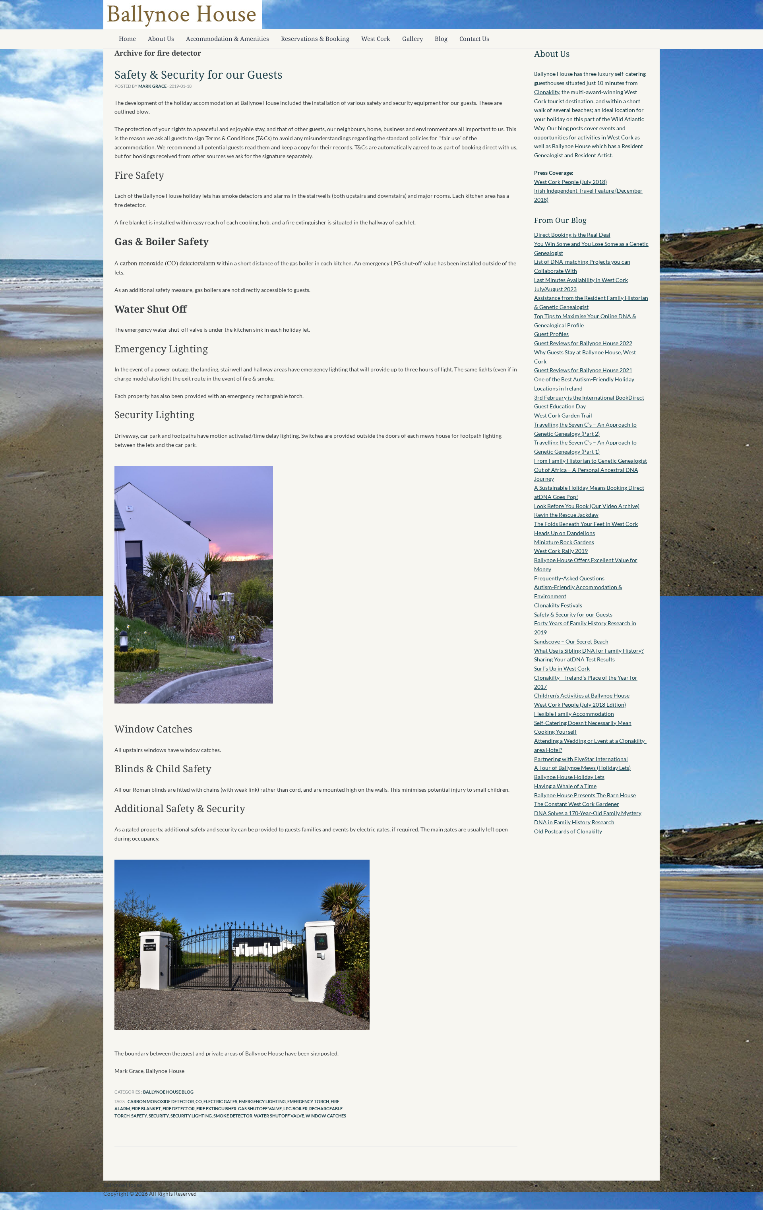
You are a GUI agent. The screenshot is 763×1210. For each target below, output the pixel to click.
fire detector (179, 1108)
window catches (326, 1115)
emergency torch (308, 1101)
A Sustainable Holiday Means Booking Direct (589, 487)
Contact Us (474, 39)
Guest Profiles (551, 334)
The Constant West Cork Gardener (576, 803)
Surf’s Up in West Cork (562, 668)
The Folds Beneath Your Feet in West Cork (586, 523)
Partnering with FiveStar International (581, 759)
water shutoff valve (279, 1115)
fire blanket (146, 1108)
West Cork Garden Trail (563, 415)
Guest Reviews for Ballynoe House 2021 (583, 370)
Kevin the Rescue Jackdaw (566, 514)
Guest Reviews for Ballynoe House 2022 (583, 343)
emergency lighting (262, 1101)
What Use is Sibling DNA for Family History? (589, 650)
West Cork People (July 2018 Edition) (580, 704)
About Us (161, 39)
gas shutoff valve (260, 1108)
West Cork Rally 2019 (561, 550)
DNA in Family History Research (574, 822)
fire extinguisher (216, 1108)
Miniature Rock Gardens (564, 542)
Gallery (412, 39)
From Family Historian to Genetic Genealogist (590, 460)
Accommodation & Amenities (227, 39)
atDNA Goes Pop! (556, 496)
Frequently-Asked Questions (569, 578)
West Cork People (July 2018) (570, 181)
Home (127, 39)
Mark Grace (152, 86)
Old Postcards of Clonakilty (568, 831)
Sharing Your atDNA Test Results (574, 659)
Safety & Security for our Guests (198, 74)
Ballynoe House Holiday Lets (569, 776)
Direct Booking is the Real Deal (572, 234)
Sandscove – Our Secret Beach (571, 641)
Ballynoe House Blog (168, 1091)
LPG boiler (295, 1108)
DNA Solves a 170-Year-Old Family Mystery (587, 813)
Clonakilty (546, 92)
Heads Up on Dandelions (564, 533)
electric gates (220, 1101)
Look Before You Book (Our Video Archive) (586, 506)
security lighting (191, 1115)
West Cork (375, 39)
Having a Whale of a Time (565, 786)
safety (139, 1115)
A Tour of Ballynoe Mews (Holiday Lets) (582, 767)
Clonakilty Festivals (558, 605)
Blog (441, 39)
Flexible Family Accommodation (574, 713)
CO (199, 1101)
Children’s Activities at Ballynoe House (581, 695)
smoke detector (232, 1115)
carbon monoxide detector (161, 1101)
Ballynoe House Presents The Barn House (585, 795)
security (159, 1115)
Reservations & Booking (315, 39)
